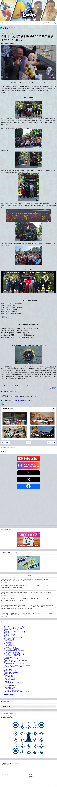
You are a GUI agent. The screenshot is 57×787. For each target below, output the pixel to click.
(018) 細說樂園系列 (9, 657)
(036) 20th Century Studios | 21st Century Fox (17, 684)
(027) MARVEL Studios (10, 671)
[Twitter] (46, 23)
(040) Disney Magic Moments (12, 690)
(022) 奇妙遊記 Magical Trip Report (14, 663)
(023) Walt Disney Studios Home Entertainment (17, 665)
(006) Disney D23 (9, 636)
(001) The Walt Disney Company (13, 628)
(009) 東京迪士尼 (9, 640)
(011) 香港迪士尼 (9, 33)
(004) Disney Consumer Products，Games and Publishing (20, 633)
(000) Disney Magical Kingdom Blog (14, 627)
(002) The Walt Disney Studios (12, 630)
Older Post (51, 442)
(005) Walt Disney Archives (11, 634)
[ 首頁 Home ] (5, 774)
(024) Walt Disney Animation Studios (14, 666)
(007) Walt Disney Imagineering (13, 637)
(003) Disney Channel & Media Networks (15, 631)
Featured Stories (8, 694)
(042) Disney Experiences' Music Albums (15, 693)
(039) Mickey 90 (8, 688)
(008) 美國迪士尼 (9, 639)
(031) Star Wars (8, 676)
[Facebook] (41, 23)
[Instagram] (43, 23)
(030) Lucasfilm (8, 675)
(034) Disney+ (8, 681)
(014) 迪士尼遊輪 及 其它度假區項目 (14, 650)
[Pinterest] (48, 23)
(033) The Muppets (9, 679)
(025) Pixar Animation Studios (12, 668)
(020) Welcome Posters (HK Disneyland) (15, 660)
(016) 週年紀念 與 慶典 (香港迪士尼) (14, 654)
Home (2, 33)
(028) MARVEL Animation (11, 672)
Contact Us (31, 776)
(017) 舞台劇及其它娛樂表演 (12, 655)
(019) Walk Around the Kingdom (13, 659)
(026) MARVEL (8, 669)
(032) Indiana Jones (9, 678)
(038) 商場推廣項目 (9, 687)
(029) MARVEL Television (11, 674)
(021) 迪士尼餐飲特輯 (10, 662)
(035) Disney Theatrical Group (12, 682)
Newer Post (5, 442)
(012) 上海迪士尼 (9, 645)
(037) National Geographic (11, 685)
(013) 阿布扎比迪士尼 (10, 647)
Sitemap (30, 774)
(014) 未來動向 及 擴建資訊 (11, 649)
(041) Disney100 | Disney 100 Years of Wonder (17, 691)
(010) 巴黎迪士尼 (9, 642)
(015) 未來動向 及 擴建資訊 (11, 652)
